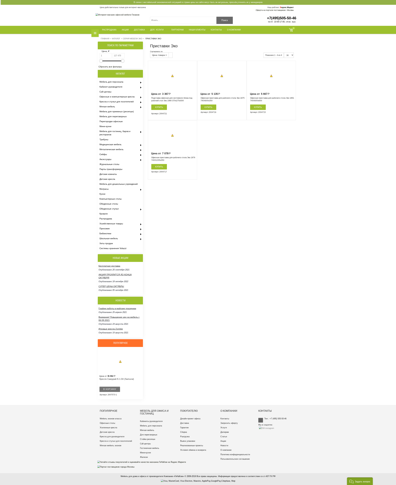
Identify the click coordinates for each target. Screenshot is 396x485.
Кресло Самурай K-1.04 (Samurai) (116, 379)
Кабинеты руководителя (151, 421)
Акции (223, 441)
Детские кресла (107, 432)
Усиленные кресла (108, 427)
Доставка (184, 423)
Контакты (224, 418)
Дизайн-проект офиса (190, 418)
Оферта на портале (275, 10)
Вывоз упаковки (187, 441)
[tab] (121, 51)
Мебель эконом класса (110, 418)
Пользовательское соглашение (235, 459)
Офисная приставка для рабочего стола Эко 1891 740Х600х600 (272, 99)
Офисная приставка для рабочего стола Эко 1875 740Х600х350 (223, 99)
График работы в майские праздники (117, 329)
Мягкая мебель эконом (110, 445)
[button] (360, 481)
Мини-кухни (145, 452)
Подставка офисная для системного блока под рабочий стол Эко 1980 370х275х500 (171, 99)
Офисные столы (107, 423)
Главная (105, 39)
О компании (225, 450)
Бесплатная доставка (109, 286)
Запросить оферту (229, 423)
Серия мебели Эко (132, 39)
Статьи (223, 436)
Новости (224, 445)
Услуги (223, 427)
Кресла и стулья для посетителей (116, 441)
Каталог (116, 39)
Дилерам (224, 432)
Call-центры (145, 443)
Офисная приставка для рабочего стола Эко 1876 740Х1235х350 (173, 158)
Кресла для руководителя (112, 436)
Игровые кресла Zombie (111, 320)
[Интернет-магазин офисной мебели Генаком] (117, 15)
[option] (172, 76)
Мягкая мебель (147, 430)
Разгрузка (184, 436)
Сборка (183, 432)
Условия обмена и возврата (193, 450)
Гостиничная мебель (149, 448)
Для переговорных (148, 435)
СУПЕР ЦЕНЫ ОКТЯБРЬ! (111, 277)
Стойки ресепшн (147, 439)
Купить (159, 107)
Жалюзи (144, 457)
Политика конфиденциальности (235, 454)
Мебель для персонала (151, 426)
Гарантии (184, 427)
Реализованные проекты (191, 445)
